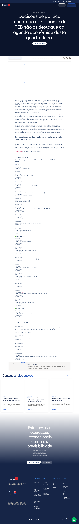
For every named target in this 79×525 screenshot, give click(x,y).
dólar (60, 115)
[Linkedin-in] (36, 519)
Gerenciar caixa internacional (37, 498)
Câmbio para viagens (46, 489)
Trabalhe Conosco (55, 484)
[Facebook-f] (29, 519)
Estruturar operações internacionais (37, 507)
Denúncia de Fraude (65, 487)
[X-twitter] (34, 519)
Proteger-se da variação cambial (37, 495)
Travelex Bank (18, 151)
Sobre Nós (55, 481)
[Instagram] (31, 519)
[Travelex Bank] (6, 5)
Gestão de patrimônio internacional (46, 493)
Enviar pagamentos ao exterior (37, 490)
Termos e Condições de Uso (66, 498)
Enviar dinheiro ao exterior (47, 482)
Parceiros (34, 5)
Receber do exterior (46, 485)
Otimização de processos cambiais (37, 502)
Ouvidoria (65, 483)
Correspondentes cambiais (56, 491)
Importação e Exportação (36, 482)
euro (23, 292)
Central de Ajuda (66, 481)
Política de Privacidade (65, 494)
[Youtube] (38, 519)
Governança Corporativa (65, 491)
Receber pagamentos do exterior (37, 485)
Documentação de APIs (66, 502)
